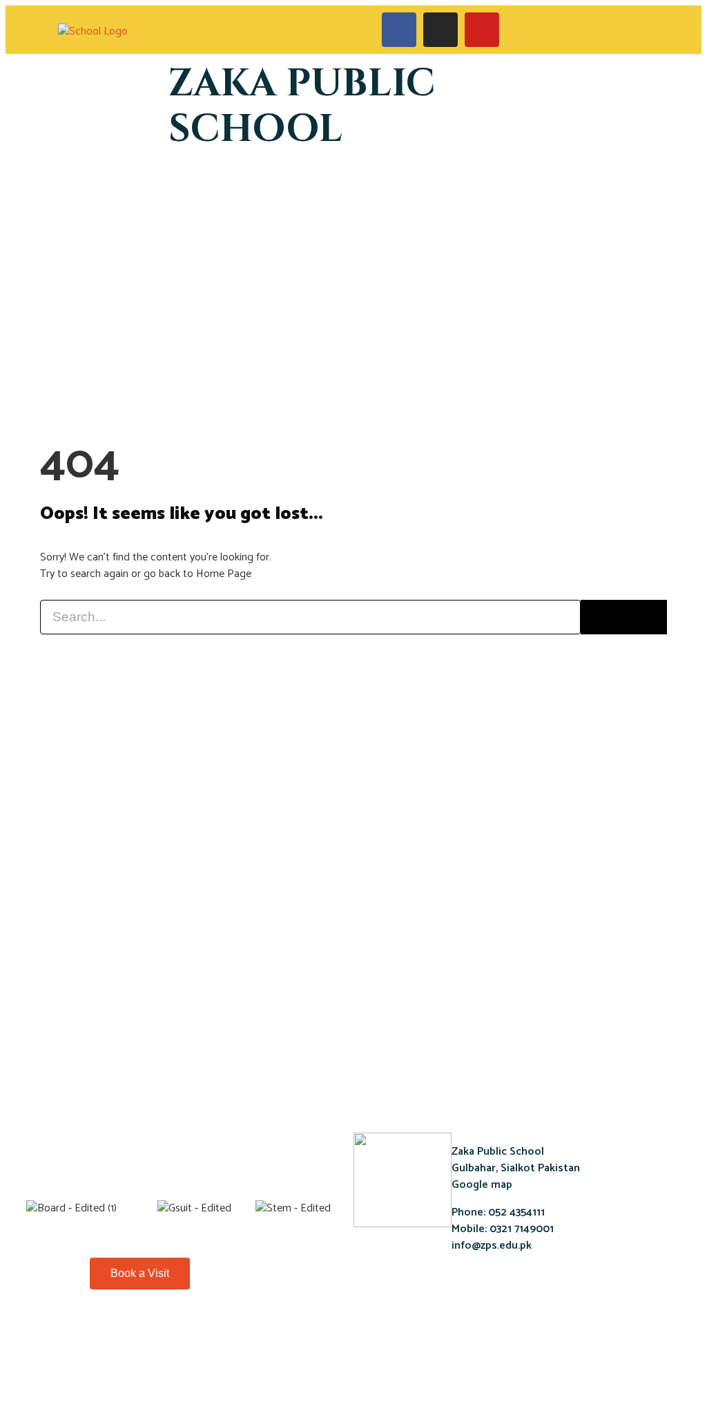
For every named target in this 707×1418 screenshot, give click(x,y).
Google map (482, 1184)
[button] (614, 30)
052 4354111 (515, 1212)
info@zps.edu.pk (492, 1245)
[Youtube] (136, 1335)
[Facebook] (100, 1335)
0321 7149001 (520, 1229)
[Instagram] (172, 1335)
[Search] (624, 617)
